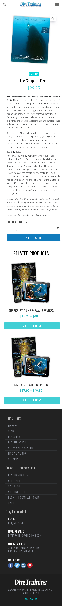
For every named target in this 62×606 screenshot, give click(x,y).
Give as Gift (15, 486)
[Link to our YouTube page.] (30, 565)
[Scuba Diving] (31, 4)
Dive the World (17, 442)
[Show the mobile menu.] (57, 5)
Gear (11, 431)
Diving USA (14, 437)
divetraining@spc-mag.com (24, 535)
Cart (11, 503)
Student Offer (17, 492)
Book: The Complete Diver (23, 497)
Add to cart (33, 238)
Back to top (31, 599)
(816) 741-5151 (15, 523)
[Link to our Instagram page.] (23, 565)
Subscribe (14, 481)
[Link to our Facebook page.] (10, 565)
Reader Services (18, 475)
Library (13, 426)
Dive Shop (33, 74)
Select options (32, 326)
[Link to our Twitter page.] (17, 565)
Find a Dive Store (18, 453)
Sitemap (13, 459)
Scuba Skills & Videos (21, 448)
